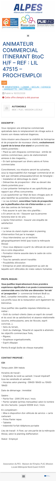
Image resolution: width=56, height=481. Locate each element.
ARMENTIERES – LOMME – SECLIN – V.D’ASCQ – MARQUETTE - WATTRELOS (26, 88)
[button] (28, 35)
